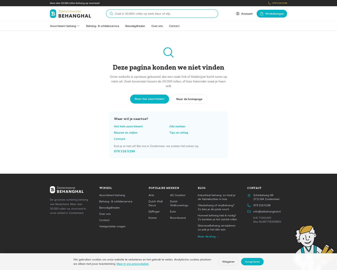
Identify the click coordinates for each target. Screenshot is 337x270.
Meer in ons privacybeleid (132, 264)
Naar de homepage (189, 99)
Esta (173, 211)
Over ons (157, 26)
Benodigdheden (135, 26)
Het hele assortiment (128, 126)
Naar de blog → (208, 236)
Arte (151, 195)
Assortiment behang (63, 26)
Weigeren (228, 261)
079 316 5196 (279, 3)
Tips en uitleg (178, 132)
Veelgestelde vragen (112, 226)
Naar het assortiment (149, 99)
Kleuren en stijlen (125, 132)
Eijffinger (154, 211)
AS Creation (177, 195)
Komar (153, 218)
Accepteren (252, 261)
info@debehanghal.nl (267, 211)
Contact (174, 26)
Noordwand (178, 218)
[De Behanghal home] (70, 13)
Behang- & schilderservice (102, 26)
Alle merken (177, 126)
